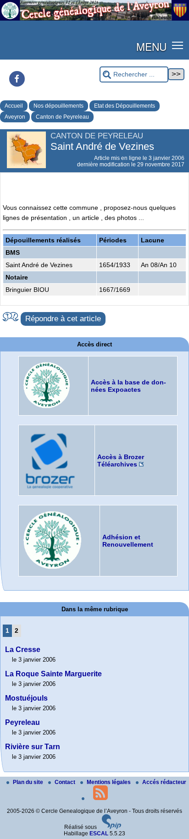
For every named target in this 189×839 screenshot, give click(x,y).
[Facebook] (17, 79)
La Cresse (22, 649)
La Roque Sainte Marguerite (53, 674)
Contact (66, 782)
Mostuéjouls (26, 698)
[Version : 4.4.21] (111, 827)
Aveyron (15, 117)
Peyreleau (22, 722)
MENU (151, 46)
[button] (177, 44)
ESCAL (98, 833)
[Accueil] (94, 19)
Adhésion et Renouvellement (127, 540)
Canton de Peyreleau (62, 117)
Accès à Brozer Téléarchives (120, 460)
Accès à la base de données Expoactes (128, 385)
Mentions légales (109, 782)
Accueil (14, 106)
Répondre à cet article (63, 318)
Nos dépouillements (58, 106)
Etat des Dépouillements (124, 106)
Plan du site (28, 782)
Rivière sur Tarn (32, 747)
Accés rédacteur (164, 782)
